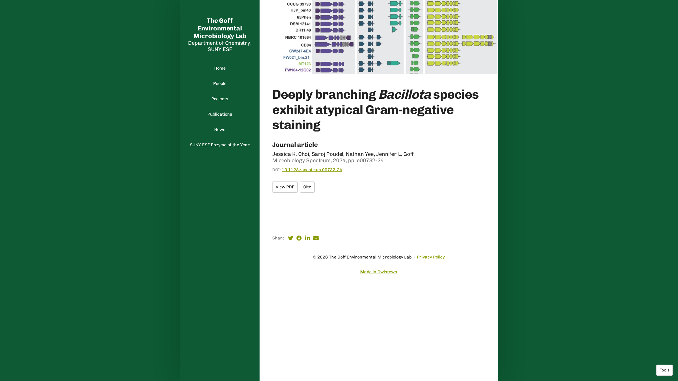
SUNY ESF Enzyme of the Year (220, 144)
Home (220, 68)
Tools (664, 370)
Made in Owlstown (378, 271)
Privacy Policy (431, 257)
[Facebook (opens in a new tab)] (299, 238)
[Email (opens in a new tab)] (316, 238)
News (219, 129)
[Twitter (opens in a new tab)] (290, 238)
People (219, 83)
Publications (219, 114)
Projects (219, 98)
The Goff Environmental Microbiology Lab (219, 28)
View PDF (285, 186)
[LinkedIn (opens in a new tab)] (307, 238)
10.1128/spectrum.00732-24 (312, 169)
